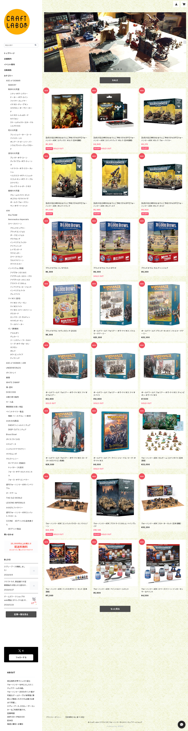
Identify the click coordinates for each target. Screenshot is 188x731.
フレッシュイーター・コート (21, 135)
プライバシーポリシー (53, 717)
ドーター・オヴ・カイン (19, 97)
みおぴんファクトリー (14, 507)
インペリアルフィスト (18, 242)
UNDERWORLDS (13, 368)
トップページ (9, 53)
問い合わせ (8, 534)
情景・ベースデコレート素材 (19, 416)
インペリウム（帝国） (16, 268)
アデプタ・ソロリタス (18, 272)
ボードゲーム (11, 493)
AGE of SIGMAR (13, 80)
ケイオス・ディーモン (18, 303)
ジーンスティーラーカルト (20, 340)
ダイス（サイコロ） (13, 439)
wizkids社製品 (12, 421)
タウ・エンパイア (16, 354)
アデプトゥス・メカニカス (20, 280)
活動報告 (8, 70)
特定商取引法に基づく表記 (75, 717)
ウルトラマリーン (17, 260)
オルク (12, 351)
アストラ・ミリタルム (18, 283)
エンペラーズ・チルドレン (20, 317)
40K (8, 211)
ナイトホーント (16, 138)
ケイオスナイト (16, 306)
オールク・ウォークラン (19, 202)
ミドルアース (11, 444)
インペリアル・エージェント (21, 287)
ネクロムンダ (11, 454)
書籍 (8, 377)
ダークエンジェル (17, 235)
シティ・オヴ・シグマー (19, 94)
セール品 (9, 402)
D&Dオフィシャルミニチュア (19, 425)
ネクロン (13, 347)
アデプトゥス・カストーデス (21, 276)
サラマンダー (15, 253)
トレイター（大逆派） (16, 467)
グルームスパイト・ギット (20, 195)
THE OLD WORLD (14, 498)
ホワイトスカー (16, 264)
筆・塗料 (9, 387)
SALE (115, 80)
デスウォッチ (15, 239)
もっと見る (115, 609)
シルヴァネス (15, 126)
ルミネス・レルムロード (19, 115)
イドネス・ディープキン (19, 104)
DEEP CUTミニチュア (17, 429)
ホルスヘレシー (12, 459)
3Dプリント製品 (14, 529)
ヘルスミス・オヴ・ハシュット (21, 175)
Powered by (112, 726)
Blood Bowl (11, 434)
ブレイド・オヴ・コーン (18, 158)
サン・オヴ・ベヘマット (19, 206)
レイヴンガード (16, 249)
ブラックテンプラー (17, 228)
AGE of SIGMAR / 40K (16, 363)
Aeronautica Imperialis (18, 219)
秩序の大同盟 (13, 89)
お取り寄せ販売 (12, 397)
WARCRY (12, 85)
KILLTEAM (12, 215)
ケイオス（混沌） (14, 298)
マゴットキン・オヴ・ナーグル (21, 179)
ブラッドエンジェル (17, 232)
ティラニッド (15, 358)
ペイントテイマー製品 (15, 411)
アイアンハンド (16, 246)
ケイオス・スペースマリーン (21, 310)
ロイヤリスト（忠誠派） (17, 463)
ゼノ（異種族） (13, 329)
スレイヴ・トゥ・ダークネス (20, 186)
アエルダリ (14, 333)
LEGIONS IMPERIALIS (15, 503)
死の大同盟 (13, 130)
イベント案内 (9, 64)
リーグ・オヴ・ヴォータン (19, 344)
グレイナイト (15, 294)
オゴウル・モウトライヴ (19, 199)
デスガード (14, 313)
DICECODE (11, 392)
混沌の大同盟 (13, 153)
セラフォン (14, 119)
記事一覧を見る (21, 614)
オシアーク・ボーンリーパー (21, 142)
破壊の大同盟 (13, 191)
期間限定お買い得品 (14, 407)
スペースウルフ (16, 257)
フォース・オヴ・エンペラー (18, 480)
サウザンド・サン (16, 321)
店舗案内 (8, 59)
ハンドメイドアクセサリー (16, 449)
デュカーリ (14, 336)
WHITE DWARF (13, 382)
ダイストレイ (11, 373)
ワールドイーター (17, 324)
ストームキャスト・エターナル (21, 122)
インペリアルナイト (17, 290)
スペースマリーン (15, 224)
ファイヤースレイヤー (18, 101)
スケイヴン (14, 183)
